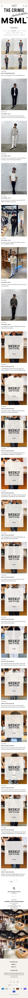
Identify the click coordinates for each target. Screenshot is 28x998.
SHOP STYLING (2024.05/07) (7, 661)
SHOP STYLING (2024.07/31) (7, 366)
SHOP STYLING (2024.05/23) (7, 577)
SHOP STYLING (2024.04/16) (7, 787)
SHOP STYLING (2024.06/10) (7, 493)
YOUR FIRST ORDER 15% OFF (14, 1)
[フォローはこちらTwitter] (14, 982)
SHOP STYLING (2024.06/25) (7, 450)
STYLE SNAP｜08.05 (5, 156)
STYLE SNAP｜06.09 (5, 282)
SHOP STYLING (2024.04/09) (7, 829)
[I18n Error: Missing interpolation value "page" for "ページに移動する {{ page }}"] (16, 880)
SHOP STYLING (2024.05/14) (7, 619)
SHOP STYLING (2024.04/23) (7, 745)
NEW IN (21, 32)
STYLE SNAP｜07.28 (5, 198)
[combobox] (17, 985)
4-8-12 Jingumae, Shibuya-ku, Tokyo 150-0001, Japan (14, 974)
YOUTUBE (24, 30)
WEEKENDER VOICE (8, 34)
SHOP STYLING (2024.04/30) (7, 703)
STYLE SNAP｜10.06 (5, 113)
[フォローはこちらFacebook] (10, 982)
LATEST (4, 30)
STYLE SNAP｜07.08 (5, 240)
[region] (14, 890)
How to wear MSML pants (8, 73)
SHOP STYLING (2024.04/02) (7, 872)
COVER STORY (16, 34)
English (16, 985)
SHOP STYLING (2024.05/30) (7, 535)
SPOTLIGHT (8, 32)
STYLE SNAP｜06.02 (5, 324)
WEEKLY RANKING (15, 32)
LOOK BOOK (22, 34)
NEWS (8, 30)
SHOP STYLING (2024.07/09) (7, 408)
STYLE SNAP (13, 30)
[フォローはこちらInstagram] (17, 982)
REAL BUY (19, 30)
